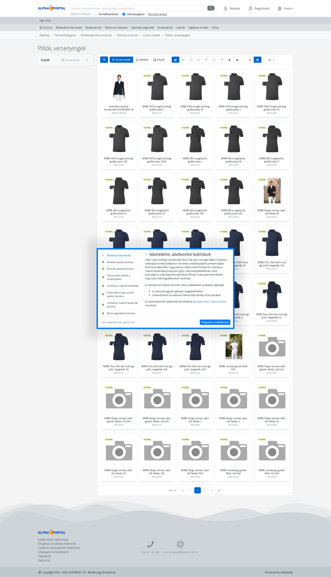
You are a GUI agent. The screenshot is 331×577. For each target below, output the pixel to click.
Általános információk (119, 255)
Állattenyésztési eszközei (96, 35)
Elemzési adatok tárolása (120, 268)
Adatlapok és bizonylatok (53, 552)
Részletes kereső (157, 14)
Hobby (215, 27)
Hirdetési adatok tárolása (120, 262)
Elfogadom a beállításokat (215, 322)
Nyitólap (47, 27)
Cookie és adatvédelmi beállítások (59, 548)
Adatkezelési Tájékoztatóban (211, 301)
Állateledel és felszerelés (69, 27)
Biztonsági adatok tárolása (121, 313)
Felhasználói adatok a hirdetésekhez (118, 277)
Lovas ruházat (151, 35)
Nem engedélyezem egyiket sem (118, 322)
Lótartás (180, 27)
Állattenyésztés (94, 27)
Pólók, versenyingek (177, 35)
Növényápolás (165, 27)
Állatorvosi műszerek (116, 27)
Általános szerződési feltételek (57, 543)
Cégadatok (44, 556)
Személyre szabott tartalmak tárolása (122, 304)
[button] (234, 8)
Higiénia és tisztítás (198, 27)
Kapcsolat (45, 20)
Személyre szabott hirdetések (122, 285)
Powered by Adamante (279, 572)
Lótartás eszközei (127, 35)
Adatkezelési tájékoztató (53, 539)
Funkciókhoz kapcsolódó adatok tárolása (120, 294)
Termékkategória (65, 35)
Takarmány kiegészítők (142, 27)
